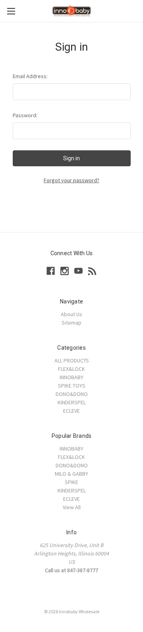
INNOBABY (71, 377)
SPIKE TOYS (71, 385)
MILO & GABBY (71, 473)
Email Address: (30, 76)
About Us (71, 314)
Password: (25, 115)
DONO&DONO (72, 394)
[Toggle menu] (11, 11)
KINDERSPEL (72, 402)
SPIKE (71, 482)
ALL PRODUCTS (71, 360)
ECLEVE (71, 410)
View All (72, 507)
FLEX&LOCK (71, 368)
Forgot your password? (71, 180)
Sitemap (71, 322)
